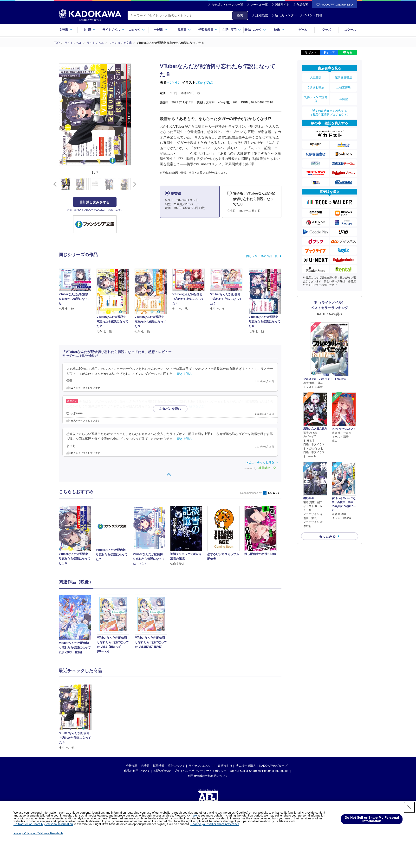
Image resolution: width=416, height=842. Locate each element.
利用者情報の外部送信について (208, 776)
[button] (133, 184)
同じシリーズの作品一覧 (262, 256)
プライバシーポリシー (188, 771)
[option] (78, 625)
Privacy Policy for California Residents (38, 833)
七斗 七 (173, 82)
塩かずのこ (204, 82)
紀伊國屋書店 (343, 77)
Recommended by (251, 492)
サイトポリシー (216, 771)
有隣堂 (343, 99)
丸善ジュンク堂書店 (315, 99)
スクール (350, 29)
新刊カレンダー (286, 15)
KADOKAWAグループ (273, 765)
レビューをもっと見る (259, 462)
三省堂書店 (343, 87)
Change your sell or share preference (214, 824)
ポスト (312, 52)
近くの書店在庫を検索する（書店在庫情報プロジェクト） (329, 112)
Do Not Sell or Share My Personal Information (259, 770)
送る (349, 52)
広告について (176, 765)
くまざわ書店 (315, 87)
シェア (331, 52)
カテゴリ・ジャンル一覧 (227, 4)
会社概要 (131, 765)
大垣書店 (315, 77)
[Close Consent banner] (409, 807)
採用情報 (158, 765)
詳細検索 (261, 15)
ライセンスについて (201, 765)
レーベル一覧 (259, 4)
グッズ (326, 29)
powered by (250, 468)
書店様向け (225, 765)
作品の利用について (137, 771)
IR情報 (145, 765)
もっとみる (327, 536)
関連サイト (282, 4)
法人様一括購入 (246, 765)
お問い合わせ (162, 771)
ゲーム (302, 29)
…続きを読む (183, 374)
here (194, 815)
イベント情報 (312, 15)
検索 (240, 15)
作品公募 (302, 4)
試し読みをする (98, 202)
